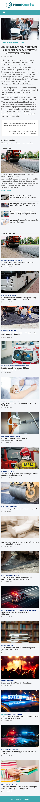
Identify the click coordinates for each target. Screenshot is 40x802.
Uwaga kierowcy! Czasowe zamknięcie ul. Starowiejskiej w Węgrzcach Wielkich (16, 578)
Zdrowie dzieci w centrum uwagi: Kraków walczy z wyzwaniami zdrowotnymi (20, 543)
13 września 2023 (7, 56)
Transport (12, 295)
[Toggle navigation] (3, 12)
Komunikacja (5, 295)
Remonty (20, 260)
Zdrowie (16, 401)
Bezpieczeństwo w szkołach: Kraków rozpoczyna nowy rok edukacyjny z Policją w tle (19, 787)
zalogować (11, 143)
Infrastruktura (12, 260)
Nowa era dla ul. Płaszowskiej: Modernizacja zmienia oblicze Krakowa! (17, 176)
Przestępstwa (10, 714)
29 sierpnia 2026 (7, 267)
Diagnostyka (5, 401)
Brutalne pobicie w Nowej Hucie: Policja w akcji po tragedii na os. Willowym (20, 717)
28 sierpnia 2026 (7, 720)
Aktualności (5, 43)
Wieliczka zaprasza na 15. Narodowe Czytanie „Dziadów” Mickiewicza (18, 649)
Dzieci (11, 401)
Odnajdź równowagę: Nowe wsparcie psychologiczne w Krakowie (14, 439)
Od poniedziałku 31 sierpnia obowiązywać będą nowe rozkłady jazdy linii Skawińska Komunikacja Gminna (23, 198)
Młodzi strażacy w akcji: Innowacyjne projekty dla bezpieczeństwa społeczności (19, 474)
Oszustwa (15, 749)
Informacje (14, 43)
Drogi (3, 506)
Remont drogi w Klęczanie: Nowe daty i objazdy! (19, 509)
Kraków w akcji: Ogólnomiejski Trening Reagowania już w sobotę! (23, 213)
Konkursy (4, 471)
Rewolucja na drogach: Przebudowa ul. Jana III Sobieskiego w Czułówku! (24, 204)
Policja (3, 714)
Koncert (3, 680)
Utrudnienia (15, 506)
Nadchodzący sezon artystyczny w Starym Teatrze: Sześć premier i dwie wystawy (22, 132)
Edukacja (4, 366)
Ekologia (4, 260)
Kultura (3, 645)
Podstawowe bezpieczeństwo (16, 366)
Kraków (21, 43)
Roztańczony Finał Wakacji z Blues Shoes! (16, 683)
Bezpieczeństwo (6, 749)
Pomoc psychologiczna (8, 436)
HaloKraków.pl (25, 799)
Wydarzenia (11, 471)
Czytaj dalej (5, 190)
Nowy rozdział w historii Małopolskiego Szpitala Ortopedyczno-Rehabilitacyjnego (19, 124)
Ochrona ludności (12, 610)
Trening (28, 366)
